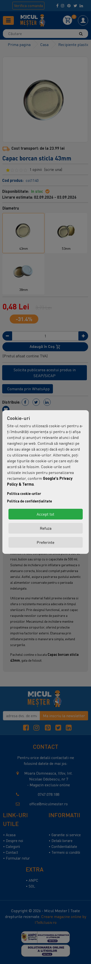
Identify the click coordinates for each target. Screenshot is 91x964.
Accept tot (45, 514)
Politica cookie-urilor (24, 493)
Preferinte (45, 542)
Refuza (45, 528)
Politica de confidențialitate (29, 501)
